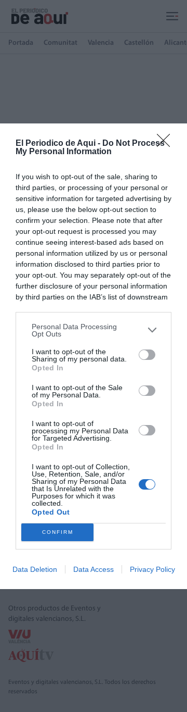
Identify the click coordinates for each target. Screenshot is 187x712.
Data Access (93, 569)
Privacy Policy (152, 569)
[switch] (147, 354)
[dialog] (93, 356)
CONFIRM (57, 532)
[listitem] (93, 330)
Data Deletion (34, 569)
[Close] (167, 144)
